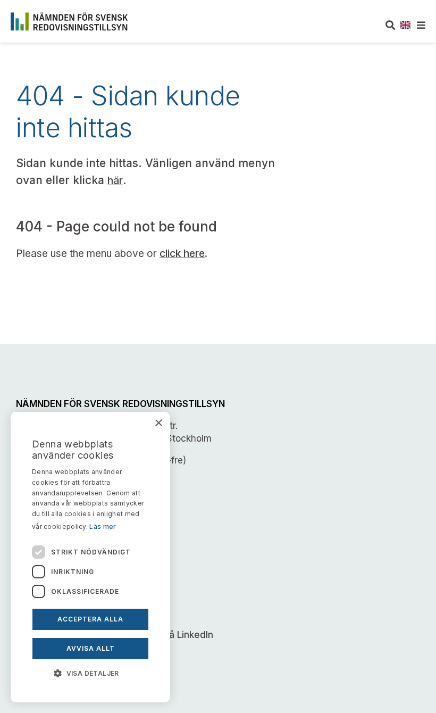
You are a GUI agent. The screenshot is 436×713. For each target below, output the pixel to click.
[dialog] (90, 557)
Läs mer (102, 526)
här (115, 181)
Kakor (29, 567)
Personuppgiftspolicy (62, 589)
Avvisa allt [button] (90, 648)
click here (182, 253)
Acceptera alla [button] (90, 619)
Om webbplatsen (53, 546)
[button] (90, 672)
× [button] (158, 423)
